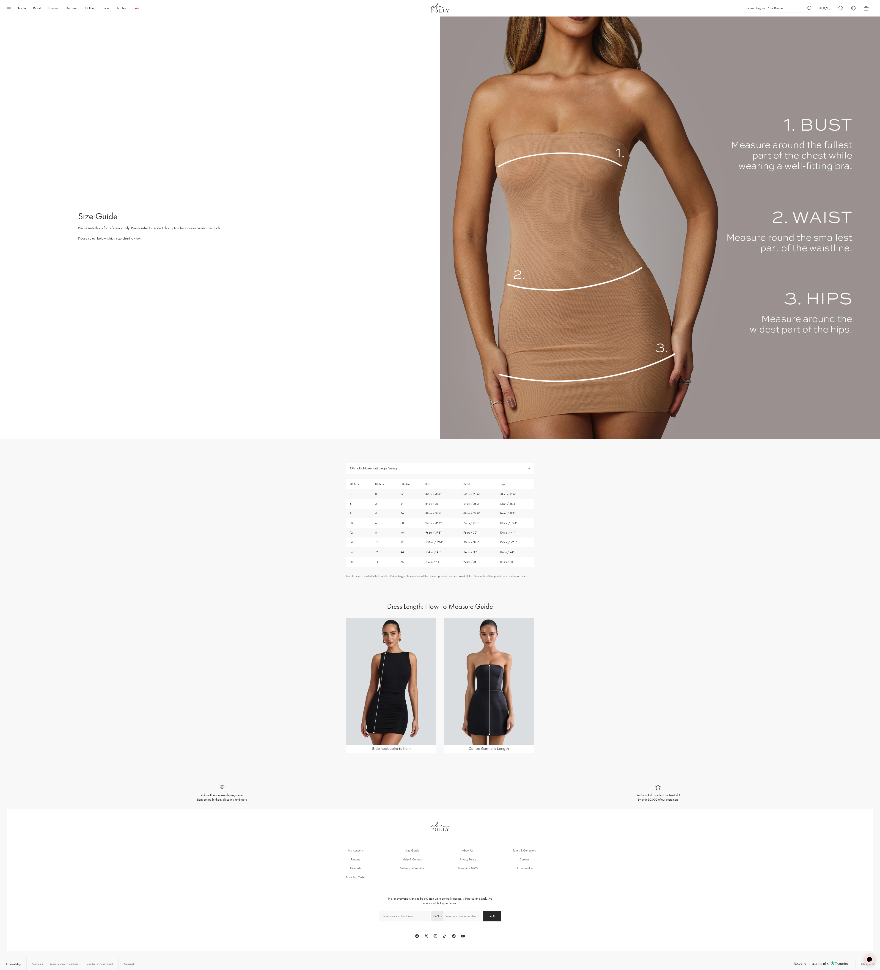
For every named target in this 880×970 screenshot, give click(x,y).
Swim (106, 8)
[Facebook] (417, 936)
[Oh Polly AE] (440, 8)
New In (21, 8)
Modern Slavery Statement (64, 963)
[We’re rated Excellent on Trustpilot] (658, 793)
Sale (136, 8)
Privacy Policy (467, 859)
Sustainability (524, 868)
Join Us (491, 916)
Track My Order (355, 877)
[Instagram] (435, 936)
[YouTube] (463, 936)
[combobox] (437, 916)
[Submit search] (809, 8)
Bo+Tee (121, 8)
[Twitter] (426, 936)
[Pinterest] (454, 936)
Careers (524, 859)
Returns (355, 859)
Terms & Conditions (524, 850)
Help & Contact (412, 859)
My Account (355, 850)
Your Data (37, 963)
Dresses (53, 8)
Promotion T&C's (468, 868)
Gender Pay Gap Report (100, 963)
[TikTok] (444, 936)
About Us (467, 850)
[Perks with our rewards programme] (222, 793)
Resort (37, 8)
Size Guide (412, 850)
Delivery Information (412, 868)
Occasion (71, 8)
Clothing (90, 8)
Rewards (355, 868)
